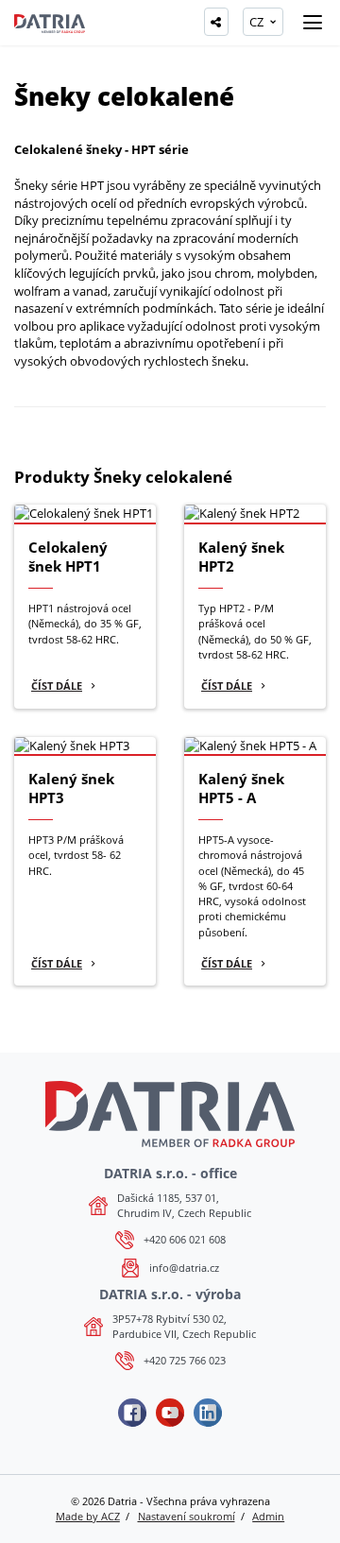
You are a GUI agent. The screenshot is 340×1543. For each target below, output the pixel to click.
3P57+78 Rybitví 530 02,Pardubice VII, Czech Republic (184, 1326)
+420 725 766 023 (185, 1360)
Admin (268, 1516)
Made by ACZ (88, 1516)
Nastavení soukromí (186, 1516)
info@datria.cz (184, 1267)
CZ (256, 21)
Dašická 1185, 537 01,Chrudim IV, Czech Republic (184, 1205)
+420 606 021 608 (185, 1239)
